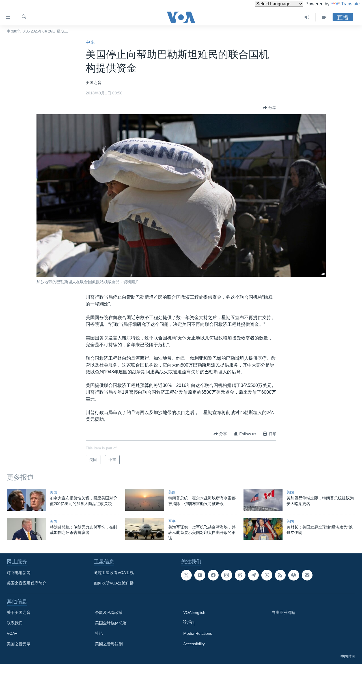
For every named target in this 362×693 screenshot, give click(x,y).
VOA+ (12, 633)
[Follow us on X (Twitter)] (186, 575)
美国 (53, 492)
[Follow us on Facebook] (213, 575)
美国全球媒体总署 (111, 623)
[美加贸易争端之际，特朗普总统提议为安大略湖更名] (263, 500)
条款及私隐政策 (109, 612)
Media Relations (197, 633)
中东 (90, 42)
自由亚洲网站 (283, 612)
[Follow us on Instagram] (226, 575)
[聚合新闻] (280, 575)
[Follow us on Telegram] (253, 575)
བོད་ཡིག (189, 623)
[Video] (324, 17)
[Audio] (307, 17)
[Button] (269, 107)
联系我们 (15, 623)
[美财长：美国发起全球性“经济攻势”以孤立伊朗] (263, 529)
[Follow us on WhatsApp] (266, 575)
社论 (99, 633)
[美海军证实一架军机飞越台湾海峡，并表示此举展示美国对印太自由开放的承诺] (144, 529)
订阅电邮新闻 (19, 572)
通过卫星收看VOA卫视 (114, 572)
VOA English (194, 612)
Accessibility (194, 644)
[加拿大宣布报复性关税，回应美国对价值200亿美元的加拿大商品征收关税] (26, 500)
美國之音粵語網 (109, 644)
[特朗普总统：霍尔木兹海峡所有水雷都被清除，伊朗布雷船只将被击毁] (144, 500)
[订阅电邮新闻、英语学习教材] (307, 575)
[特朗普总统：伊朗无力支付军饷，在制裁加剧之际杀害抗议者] (26, 529)
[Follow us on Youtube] (199, 575)
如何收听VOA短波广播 (114, 583)
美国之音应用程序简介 (26, 583)
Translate (350, 3)
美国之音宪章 (19, 644)
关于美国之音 (19, 612)
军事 (172, 521)
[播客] (293, 575)
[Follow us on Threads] (240, 575)
